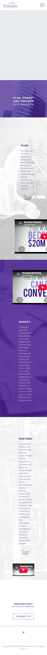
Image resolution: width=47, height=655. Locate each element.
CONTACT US (23, 616)
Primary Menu (42, 5)
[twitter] (23, 632)
